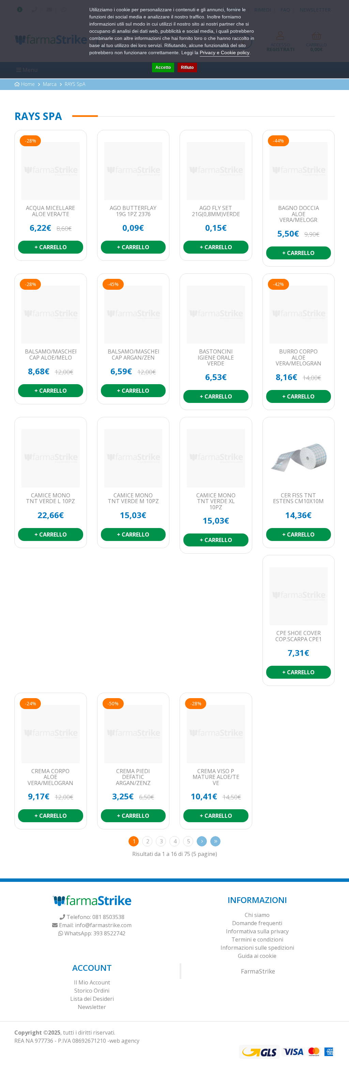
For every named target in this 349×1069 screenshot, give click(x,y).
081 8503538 (108, 917)
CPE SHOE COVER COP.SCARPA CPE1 (298, 636)
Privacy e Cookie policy (224, 52)
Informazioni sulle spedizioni (257, 947)
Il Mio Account (92, 982)
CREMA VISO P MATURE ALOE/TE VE (216, 777)
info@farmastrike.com (103, 925)
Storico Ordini (91, 990)
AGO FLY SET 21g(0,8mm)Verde (216, 211)
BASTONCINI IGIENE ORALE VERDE (216, 358)
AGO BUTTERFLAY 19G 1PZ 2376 (133, 211)
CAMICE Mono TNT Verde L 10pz (50, 499)
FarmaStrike (258, 971)
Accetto (163, 67)
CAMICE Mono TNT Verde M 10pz (133, 499)
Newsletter (92, 1007)
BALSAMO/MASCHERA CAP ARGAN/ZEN (133, 355)
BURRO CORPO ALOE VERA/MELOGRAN (298, 358)
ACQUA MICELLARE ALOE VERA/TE (50, 211)
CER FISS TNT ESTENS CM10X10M (298, 499)
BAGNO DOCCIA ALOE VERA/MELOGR (298, 214)
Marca (50, 84)
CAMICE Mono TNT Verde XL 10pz (216, 502)
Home (28, 84)
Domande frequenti (257, 923)
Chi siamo (257, 915)
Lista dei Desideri (92, 999)
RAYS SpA (75, 84)
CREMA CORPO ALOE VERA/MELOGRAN (50, 777)
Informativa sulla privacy (257, 931)
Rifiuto (187, 67)
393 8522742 (109, 933)
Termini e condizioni (257, 939)
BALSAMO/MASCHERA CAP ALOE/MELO (50, 355)
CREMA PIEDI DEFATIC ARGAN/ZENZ (133, 777)
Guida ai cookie (257, 956)
